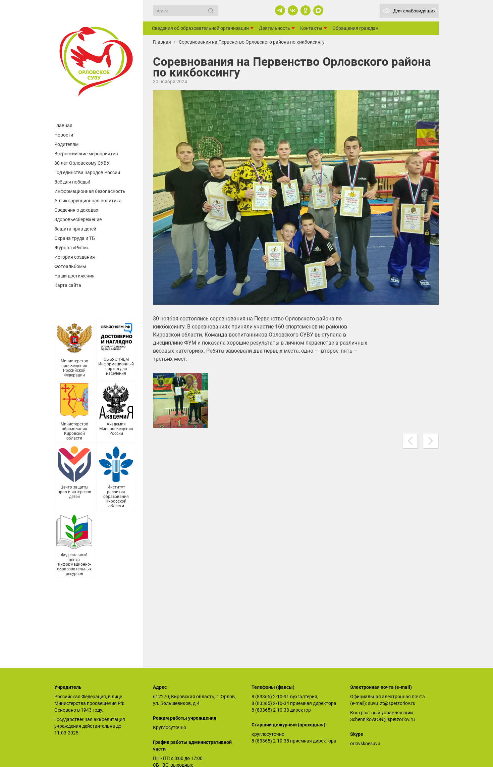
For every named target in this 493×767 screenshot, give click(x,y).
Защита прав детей (75, 229)
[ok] (305, 10)
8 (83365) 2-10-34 (270, 703)
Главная (63, 125)
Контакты (311, 28)
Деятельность (274, 28)
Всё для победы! (72, 182)
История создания (74, 257)
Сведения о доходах (76, 210)
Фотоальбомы (70, 266)
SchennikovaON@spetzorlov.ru (382, 719)
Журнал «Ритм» (71, 247)
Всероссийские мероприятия (86, 153)
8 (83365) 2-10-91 (270, 696)
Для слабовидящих (414, 10)
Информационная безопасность (89, 191)
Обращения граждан (355, 28)
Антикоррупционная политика (88, 200)
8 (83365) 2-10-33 (270, 710)
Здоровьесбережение (78, 219)
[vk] (293, 10)
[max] (318, 10)
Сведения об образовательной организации (200, 28)
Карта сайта (67, 285)
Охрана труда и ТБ (74, 238)
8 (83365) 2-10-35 (270, 741)
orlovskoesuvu (365, 743)
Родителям (66, 144)
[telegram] (280, 10)
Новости (63, 135)
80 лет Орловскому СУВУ (82, 163)
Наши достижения (74, 275)
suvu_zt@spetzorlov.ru (392, 703)
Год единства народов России (87, 172)
